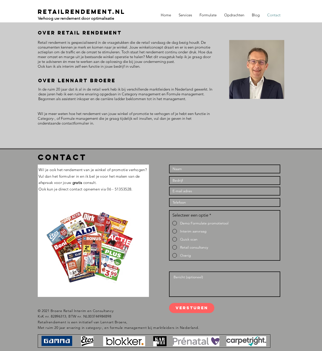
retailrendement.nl (81, 11)
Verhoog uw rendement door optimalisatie (76, 18)
